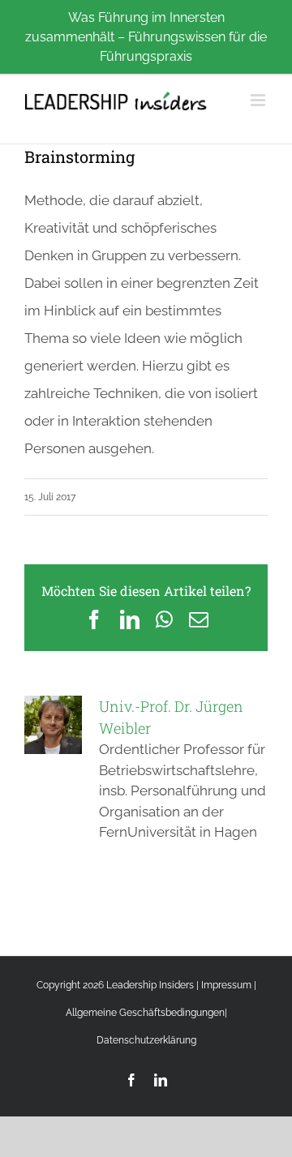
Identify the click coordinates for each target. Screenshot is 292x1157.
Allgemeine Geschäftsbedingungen (145, 1012)
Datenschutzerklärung (146, 1040)
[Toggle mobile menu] (259, 100)
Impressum (226, 985)
